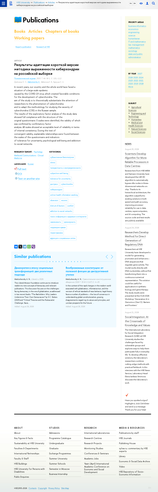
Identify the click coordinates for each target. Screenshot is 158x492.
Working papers (29, 38)
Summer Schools (57, 463)
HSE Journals (125, 438)
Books (19, 31)
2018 (141, 83)
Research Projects (93, 443)
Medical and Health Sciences (135, 124)
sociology (132, 50)
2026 (130, 77)
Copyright (42, 488)
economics (133, 29)
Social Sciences (138, 132)
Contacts (32, 488)
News (128, 144)
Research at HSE (43, 47)
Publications (40, 20)
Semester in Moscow (59, 468)
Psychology (38, 152)
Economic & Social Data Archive (134, 461)
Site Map (65, 488)
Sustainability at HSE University (29, 443)
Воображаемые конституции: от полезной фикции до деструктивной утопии (87, 271)
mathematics (134, 47)
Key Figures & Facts (23, 438)
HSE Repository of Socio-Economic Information (131, 473)
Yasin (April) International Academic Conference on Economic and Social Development (96, 468)
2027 (140, 73)
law (129, 44)
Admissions (54, 432)
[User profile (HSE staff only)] (147, 3)
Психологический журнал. (25, 78)
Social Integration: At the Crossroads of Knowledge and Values (137, 321)
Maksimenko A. (34, 82)
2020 (130, 83)
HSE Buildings (20, 463)
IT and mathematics (137, 41)
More (130, 86)
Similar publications (32, 256)
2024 (141, 77)
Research (90, 427)
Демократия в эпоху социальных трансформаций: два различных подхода (34, 271)
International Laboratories (97, 432)
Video (122, 466)
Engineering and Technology (137, 115)
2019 (136, 83)
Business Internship (58, 474)
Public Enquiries (21, 476)
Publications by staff (129, 432)
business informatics (137, 26)
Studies (54, 427)
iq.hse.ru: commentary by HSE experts (133, 450)
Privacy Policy (54, 488)
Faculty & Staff (21, 458)
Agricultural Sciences (134, 109)
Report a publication (23, 47)
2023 (130, 80)
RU (131, 3)
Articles (35, 31)
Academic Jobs (91, 458)
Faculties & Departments (26, 448)
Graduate (53, 448)
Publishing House (127, 443)
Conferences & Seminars (96, 453)
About (18, 427)
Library (122, 456)
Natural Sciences (138, 128)
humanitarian (134, 38)
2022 (136, 80)
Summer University (58, 458)
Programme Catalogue (60, 438)
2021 (141, 80)
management (138, 44)
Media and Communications (25, 155)
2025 (135, 77)
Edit (149, 487)
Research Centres (93, 438)
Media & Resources (132, 427)
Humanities (136, 119)
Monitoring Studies (93, 448)
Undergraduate (56, 443)
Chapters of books (62, 31)
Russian (31, 164)
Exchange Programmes (60, 453)
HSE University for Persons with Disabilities (29, 470)
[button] (46, 261)
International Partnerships (26, 453)
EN (135, 3)
